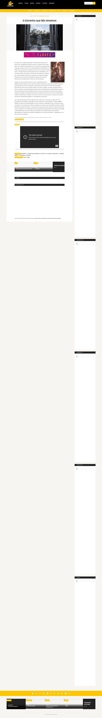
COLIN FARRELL (49, 153)
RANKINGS (51, 3)
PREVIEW (38, 3)
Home (31, 16)
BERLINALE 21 (72, 10)
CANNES (28, 157)
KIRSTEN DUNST (55, 153)
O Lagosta (37, 168)
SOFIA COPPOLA (43, 153)
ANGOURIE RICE (23, 153)
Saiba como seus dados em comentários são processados (48, 218)
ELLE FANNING (61, 153)
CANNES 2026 (52, 10)
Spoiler (17, 167)
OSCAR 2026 (44, 10)
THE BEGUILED (28, 155)
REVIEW (32, 3)
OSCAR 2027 (37, 10)
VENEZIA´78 (64, 10)
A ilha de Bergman (31, 706)
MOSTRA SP (28, 700)
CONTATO (30, 10)
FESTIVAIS (44, 3)
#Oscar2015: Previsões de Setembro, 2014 (52, 706)
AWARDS (20, 3)
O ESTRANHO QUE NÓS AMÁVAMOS (33, 153)
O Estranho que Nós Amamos (43, 16)
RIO (16, 163)
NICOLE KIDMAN (22, 155)
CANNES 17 (17, 155)
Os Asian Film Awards (13, 706)
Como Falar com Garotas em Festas (24, 168)
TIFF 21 (58, 10)
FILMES (26, 3)
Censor (66, 706)
